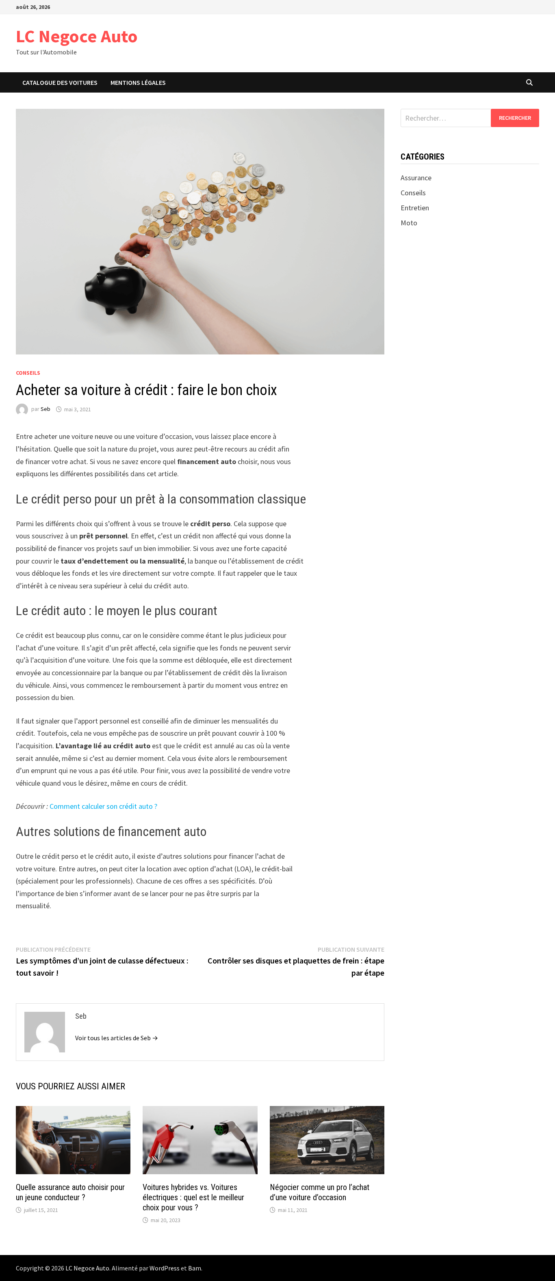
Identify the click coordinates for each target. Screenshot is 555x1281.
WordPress (165, 1268)
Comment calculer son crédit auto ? (103, 806)
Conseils (28, 372)
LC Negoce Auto (77, 36)
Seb (45, 409)
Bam (194, 1268)
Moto (409, 222)
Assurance (416, 177)
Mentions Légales (138, 82)
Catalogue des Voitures (60, 82)
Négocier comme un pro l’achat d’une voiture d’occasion (319, 1192)
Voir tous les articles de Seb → (116, 1038)
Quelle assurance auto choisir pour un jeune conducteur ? (70, 1192)
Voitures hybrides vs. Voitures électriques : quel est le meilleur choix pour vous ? (193, 1197)
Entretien (415, 207)
